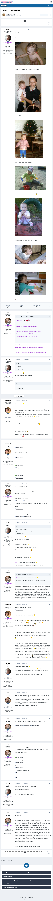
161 (19, 20)
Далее (40, 20)
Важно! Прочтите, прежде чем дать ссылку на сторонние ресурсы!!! (19, 880)
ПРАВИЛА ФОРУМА (7, 876)
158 (10, 20)
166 (34, 20)
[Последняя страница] (44, 21)
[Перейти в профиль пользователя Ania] (8, 321)
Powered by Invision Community (26, 898)
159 (13, 20)
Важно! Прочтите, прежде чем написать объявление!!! (16, 872)
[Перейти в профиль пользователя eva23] (8, 38)
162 (22, 20)
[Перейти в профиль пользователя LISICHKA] (3, 14)
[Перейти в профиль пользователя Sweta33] (8, 410)
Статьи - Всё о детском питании (10, 883)
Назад (6, 20)
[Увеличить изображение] (36, 194)
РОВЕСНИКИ (18, 15)
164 (28, 20)
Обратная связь (29, 897)
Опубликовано (22, 29)
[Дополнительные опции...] (49, 30)
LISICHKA (12, 14)
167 (37, 20)
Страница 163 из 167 (49, 22)
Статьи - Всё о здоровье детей (10, 887)
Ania (8, 312)
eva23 (8, 29)
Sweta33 (8, 400)
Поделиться (35, 14)
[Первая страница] (3, 21)
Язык (21, 897)
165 (31, 20)
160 (16, 20)
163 (25, 20)
